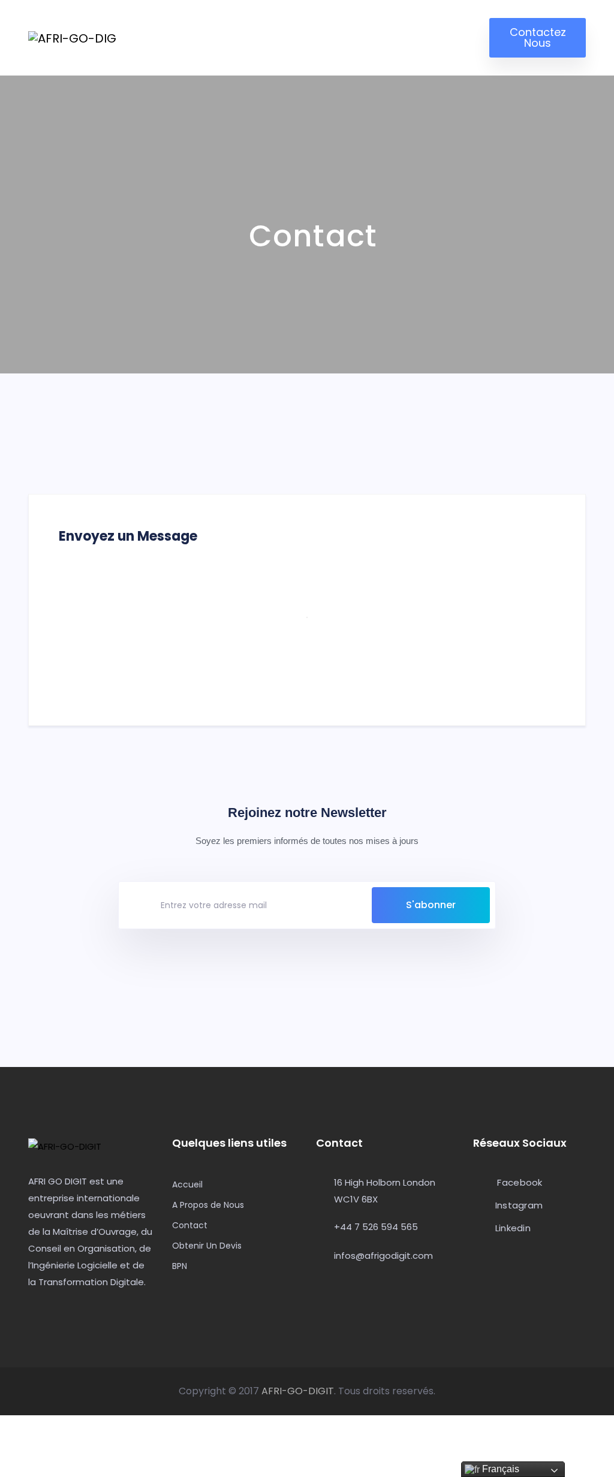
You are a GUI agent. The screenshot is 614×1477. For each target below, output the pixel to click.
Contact (189, 1225)
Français (499, 1469)
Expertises (300, 32)
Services (373, 32)
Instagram (517, 1205)
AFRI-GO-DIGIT (297, 1391)
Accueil (145, 32)
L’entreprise (218, 32)
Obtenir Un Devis (207, 1246)
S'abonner (431, 905)
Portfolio (442, 32)
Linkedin (511, 1228)
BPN (179, 1266)
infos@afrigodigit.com (383, 1255)
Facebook (519, 1183)
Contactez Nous (538, 37)
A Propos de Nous (208, 1205)
